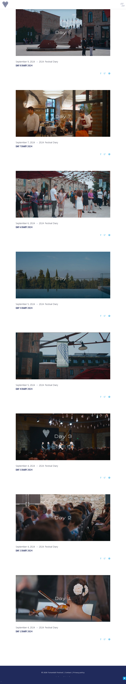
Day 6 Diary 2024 (24, 227)
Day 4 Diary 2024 (24, 389)
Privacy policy (79, 672)
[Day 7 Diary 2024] (63, 113)
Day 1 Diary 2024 (24, 631)
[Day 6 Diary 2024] (63, 194)
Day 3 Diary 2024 (24, 469)
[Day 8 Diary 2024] (63, 32)
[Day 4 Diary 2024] (63, 355)
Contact (68, 672)
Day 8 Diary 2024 (24, 65)
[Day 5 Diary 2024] (63, 275)
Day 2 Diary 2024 (24, 550)
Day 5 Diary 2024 (24, 308)
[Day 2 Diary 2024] (63, 517)
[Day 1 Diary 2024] (63, 598)
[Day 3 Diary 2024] (63, 436)
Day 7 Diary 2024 (24, 146)
